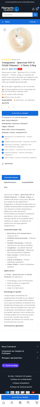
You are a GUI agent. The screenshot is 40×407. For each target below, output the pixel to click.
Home (3, 402)
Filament (11, 127)
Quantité (5, 103)
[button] (36, 9)
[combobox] (20, 14)
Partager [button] (9, 163)
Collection (19, 402)
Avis (5, 187)
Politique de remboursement (21, 387)
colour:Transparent (17, 130)
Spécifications (10, 182)
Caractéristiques (11, 177)
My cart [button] (36, 402)
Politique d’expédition (21, 383)
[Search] (28, 403)
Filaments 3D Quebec (23, 376)
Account (11, 402)
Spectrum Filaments (20, 124)
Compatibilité (27, 182)
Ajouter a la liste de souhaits (16, 117)
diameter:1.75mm (8, 132)
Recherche (35, 14)
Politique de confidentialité (21, 379)
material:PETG (21, 132)
